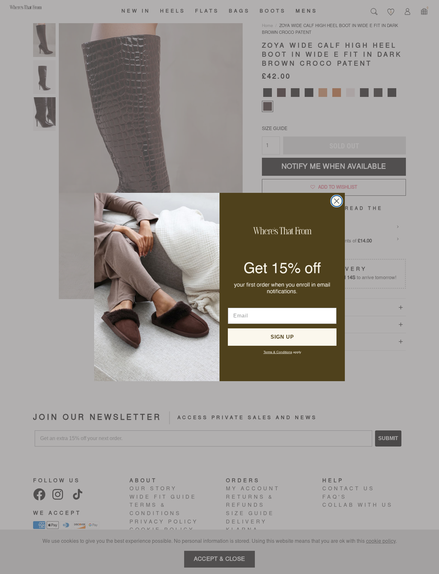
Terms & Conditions (278, 352)
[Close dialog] (336, 201)
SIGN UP (282, 337)
